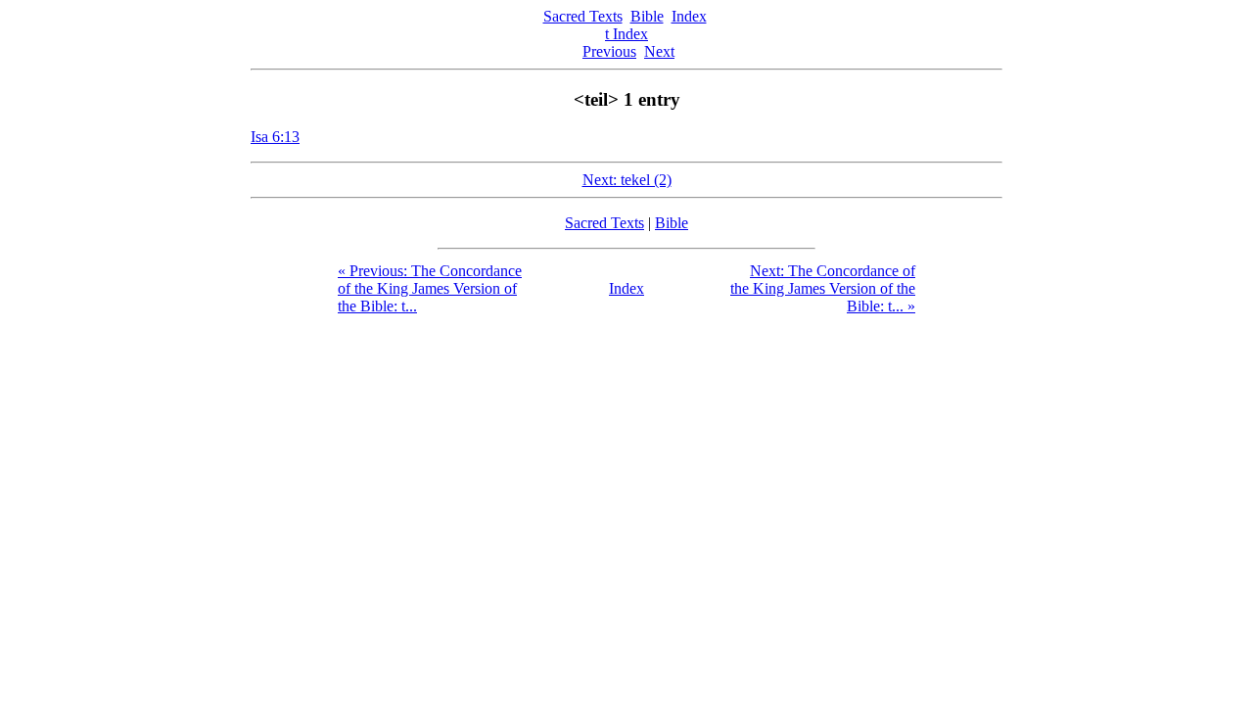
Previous (609, 51)
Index (689, 16)
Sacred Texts (583, 16)
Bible (647, 16)
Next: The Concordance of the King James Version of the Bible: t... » (822, 288)
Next (659, 51)
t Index (626, 33)
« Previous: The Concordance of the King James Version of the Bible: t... (430, 288)
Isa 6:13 (275, 136)
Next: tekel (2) (627, 179)
